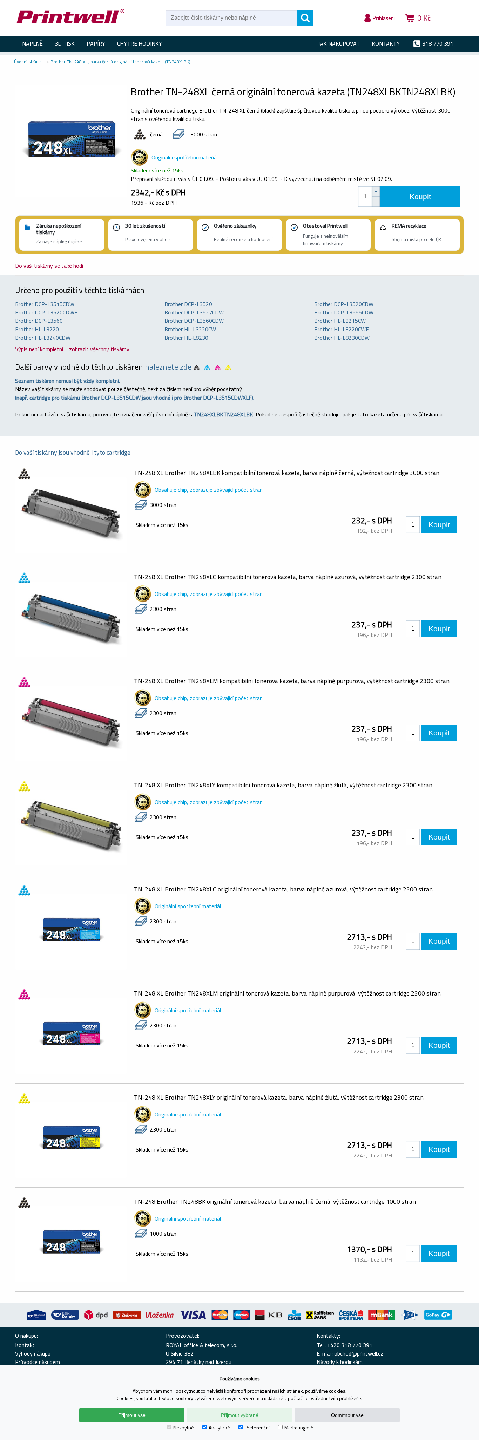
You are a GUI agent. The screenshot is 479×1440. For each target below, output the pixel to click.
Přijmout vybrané (239, 1415)
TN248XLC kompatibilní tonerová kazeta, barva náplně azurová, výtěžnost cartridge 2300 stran (287, 577)
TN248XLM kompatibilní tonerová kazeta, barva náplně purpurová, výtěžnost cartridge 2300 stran (292, 681)
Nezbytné (183, 1427)
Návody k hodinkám (340, 1362)
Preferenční (257, 1427)
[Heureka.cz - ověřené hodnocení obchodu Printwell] (450, 28)
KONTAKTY (386, 43)
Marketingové (298, 1427)
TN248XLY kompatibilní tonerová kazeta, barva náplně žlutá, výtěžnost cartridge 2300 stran (283, 785)
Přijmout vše (132, 1415)
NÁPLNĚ (32, 43)
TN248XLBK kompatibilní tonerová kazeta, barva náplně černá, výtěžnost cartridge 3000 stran (286, 472)
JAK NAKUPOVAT (339, 43)
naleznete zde (168, 367)
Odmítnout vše (347, 1415)
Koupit (420, 196)
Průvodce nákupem (37, 1362)
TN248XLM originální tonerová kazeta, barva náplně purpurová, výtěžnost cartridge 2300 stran (287, 993)
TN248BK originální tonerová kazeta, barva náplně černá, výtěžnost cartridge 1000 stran (275, 1201)
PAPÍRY (96, 43)
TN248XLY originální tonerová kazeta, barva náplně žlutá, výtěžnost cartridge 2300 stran (279, 1097)
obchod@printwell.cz (358, 1353)
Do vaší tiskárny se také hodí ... (51, 265)
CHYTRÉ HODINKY (139, 43)
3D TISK (65, 43)
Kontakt (25, 1345)
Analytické (219, 1427)
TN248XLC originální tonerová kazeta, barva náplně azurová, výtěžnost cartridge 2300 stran (283, 889)
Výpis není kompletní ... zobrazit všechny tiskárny (72, 349)
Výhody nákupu (32, 1353)
